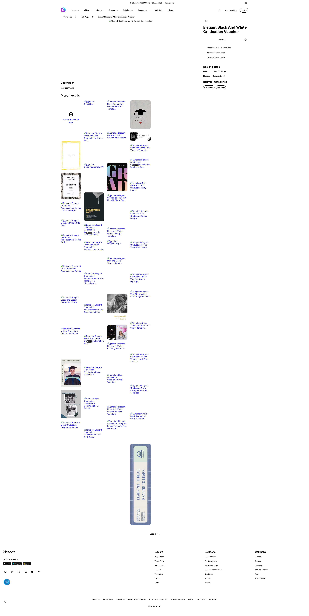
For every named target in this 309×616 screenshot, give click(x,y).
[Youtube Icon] (32, 572)
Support (258, 557)
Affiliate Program (261, 570)
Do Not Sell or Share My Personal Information (131, 599)
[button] (75, 10)
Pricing (207, 583)
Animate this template (216, 53)
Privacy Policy (108, 599)
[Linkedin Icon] (25, 572)
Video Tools (159, 561)
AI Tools (157, 570)
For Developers (211, 561)
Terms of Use (96, 599)
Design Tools (159, 565)
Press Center (260, 578)
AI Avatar (208, 578)
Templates (158, 574)
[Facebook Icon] (5, 572)
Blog (256, 574)
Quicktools (209, 574)
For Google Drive (211, 565)
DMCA (190, 599)
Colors (157, 578)
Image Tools (159, 557)
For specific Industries (213, 570)
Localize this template (216, 57)
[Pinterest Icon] (39, 572)
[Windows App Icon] (27, 564)
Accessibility (213, 599)
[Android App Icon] (17, 564)
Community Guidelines (177, 599)
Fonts (156, 583)
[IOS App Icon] (7, 564)
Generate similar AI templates (219, 48)
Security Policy (201, 599)
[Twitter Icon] (12, 572)
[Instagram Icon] (18, 572)
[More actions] (100, 101)
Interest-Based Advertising (158, 599)
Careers (258, 561)
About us (258, 565)
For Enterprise (210, 557)
